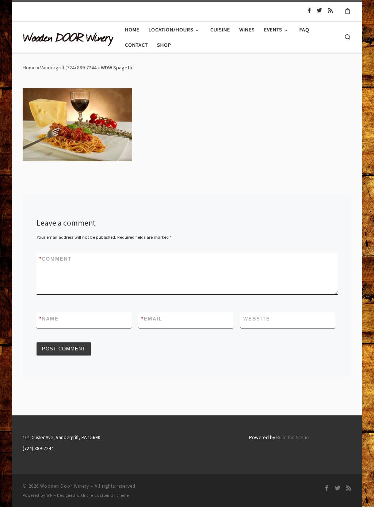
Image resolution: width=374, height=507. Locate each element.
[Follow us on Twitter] (319, 10)
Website (256, 319)
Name (49, 319)
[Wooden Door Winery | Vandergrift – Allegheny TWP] (68, 37)
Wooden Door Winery (64, 486)
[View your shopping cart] (347, 10)
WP (49, 495)
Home (29, 67)
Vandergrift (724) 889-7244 (68, 67)
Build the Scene (292, 437)
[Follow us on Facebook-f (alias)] (309, 10)
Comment (55, 259)
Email (152, 319)
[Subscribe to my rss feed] (330, 10)
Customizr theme (111, 495)
